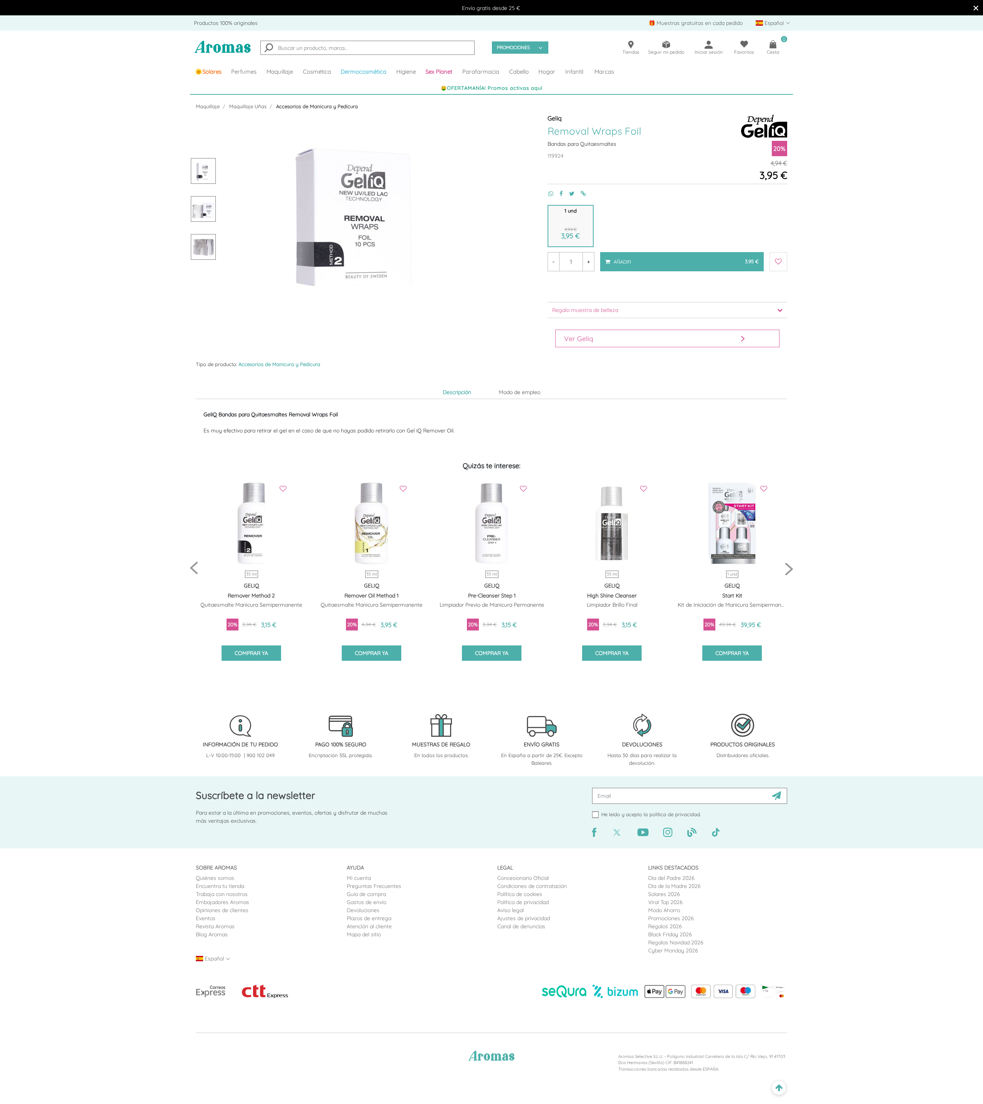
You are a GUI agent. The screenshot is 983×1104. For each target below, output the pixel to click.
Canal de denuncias (521, 926)
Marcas (604, 71)
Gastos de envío (366, 902)
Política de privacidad (523, 902)
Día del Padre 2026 (671, 878)
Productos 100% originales (226, 23)
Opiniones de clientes (222, 910)
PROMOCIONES (513, 47)
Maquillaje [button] (279, 71)
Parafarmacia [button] (480, 71)
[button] (439, 72)
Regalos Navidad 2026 (675, 942)
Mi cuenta (359, 878)
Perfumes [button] (244, 71)
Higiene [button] (406, 71)
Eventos (205, 918)
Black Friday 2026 (670, 934)
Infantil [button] (574, 71)
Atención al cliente (369, 926)
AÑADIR (685, 258)
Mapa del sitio (364, 934)
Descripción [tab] (457, 392)
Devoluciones (363, 910)
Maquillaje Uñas (247, 106)
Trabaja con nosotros (222, 894)
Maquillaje (208, 106)
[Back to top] (779, 1088)
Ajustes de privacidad (523, 918)
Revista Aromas (215, 926)
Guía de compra (366, 894)
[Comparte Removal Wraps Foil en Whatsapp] (547, 193)
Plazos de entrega (369, 918)
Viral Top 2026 (665, 902)
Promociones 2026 (671, 918)
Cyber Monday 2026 (673, 950)
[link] (208, 72)
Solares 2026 (664, 894)
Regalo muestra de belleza (585, 310)
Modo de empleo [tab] (519, 392)
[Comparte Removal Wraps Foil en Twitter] (568, 193)
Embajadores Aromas (222, 902)
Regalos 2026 (665, 926)
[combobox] (367, 48)
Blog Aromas (212, 934)
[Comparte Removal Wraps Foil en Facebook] (558, 193)
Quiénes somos (215, 878)
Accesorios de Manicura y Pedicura (317, 106)
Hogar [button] (546, 71)
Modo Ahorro (664, 910)
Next (789, 568)
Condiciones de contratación (532, 886)
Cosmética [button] (317, 71)
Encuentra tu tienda (220, 886)
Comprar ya (251, 653)
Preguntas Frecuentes (374, 886)
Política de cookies (519, 894)
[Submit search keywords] (268, 49)
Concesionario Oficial (523, 878)
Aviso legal (510, 910)
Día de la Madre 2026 (674, 886)
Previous (194, 568)
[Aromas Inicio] (223, 52)
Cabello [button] (519, 71)
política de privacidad (674, 814)
